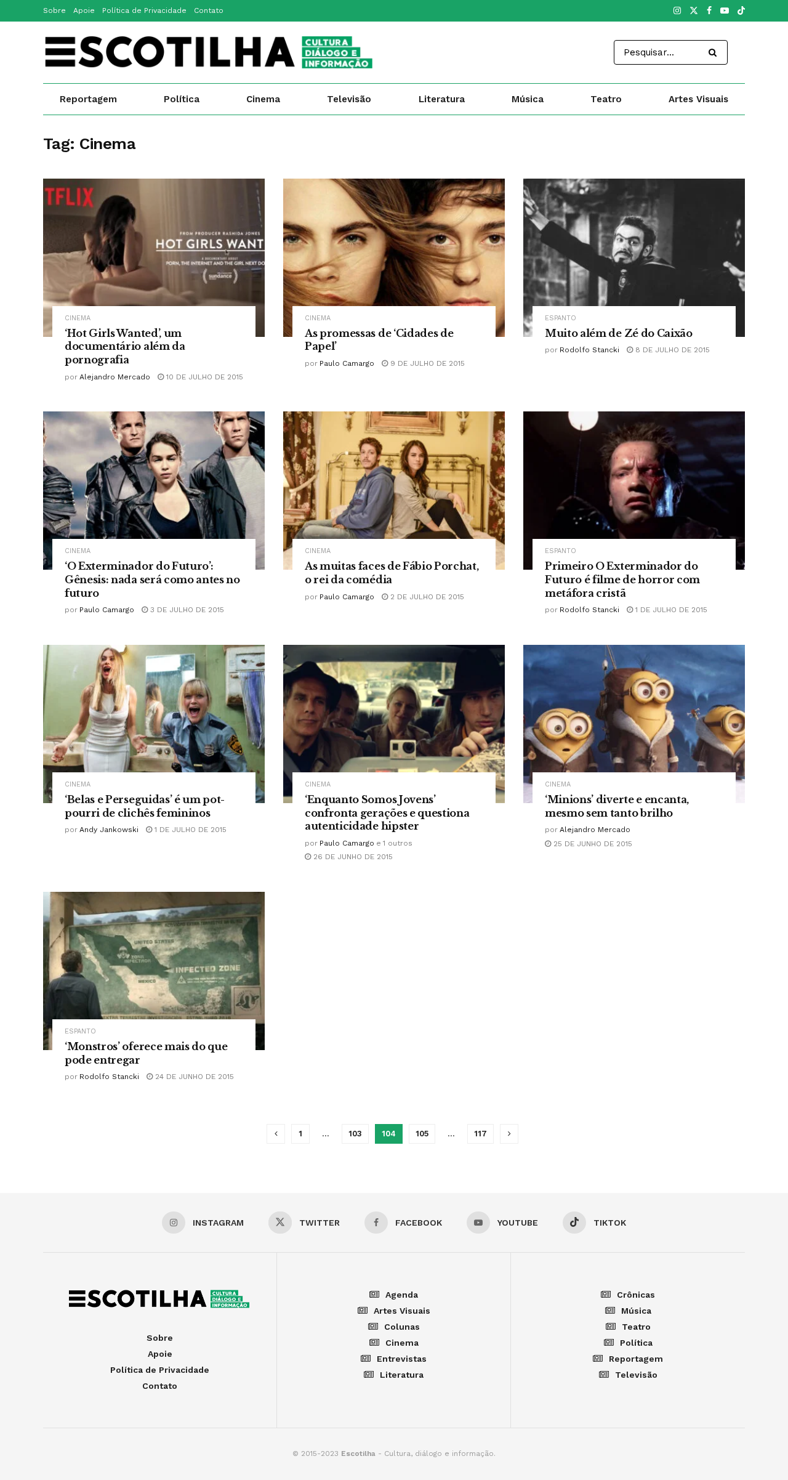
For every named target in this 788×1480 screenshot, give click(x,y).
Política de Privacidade (144, 10)
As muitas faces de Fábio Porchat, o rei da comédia (391, 573)
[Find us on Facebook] (709, 11)
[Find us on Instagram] (677, 11)
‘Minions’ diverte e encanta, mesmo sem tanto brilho (617, 806)
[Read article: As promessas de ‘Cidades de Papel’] (394, 258)
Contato (208, 10)
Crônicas (636, 1295)
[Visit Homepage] (210, 52)
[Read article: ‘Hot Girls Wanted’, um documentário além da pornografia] (154, 258)
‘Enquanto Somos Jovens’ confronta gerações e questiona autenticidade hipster (387, 812)
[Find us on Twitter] (694, 11)
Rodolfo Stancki (589, 350)
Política (181, 99)
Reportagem (88, 99)
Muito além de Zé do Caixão (619, 333)
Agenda (401, 1295)
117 (480, 1133)
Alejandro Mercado (114, 377)
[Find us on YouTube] (724, 11)
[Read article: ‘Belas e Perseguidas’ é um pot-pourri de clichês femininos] (154, 724)
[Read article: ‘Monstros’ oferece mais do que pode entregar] (154, 971)
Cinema (263, 99)
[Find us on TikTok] (741, 11)
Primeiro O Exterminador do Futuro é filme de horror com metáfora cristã (622, 579)
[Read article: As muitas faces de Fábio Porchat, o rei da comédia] (394, 490)
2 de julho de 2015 (426, 596)
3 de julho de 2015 (186, 609)
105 (422, 1133)
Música (528, 99)
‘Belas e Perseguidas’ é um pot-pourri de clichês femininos (145, 806)
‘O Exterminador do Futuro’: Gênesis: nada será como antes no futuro (152, 579)
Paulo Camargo (347, 363)
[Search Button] (715, 52)
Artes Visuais (698, 99)
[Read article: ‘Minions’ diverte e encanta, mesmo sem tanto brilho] (634, 724)
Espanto (560, 318)
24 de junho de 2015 (193, 1076)
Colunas (402, 1327)
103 (355, 1133)
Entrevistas (402, 1359)
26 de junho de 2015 (352, 856)
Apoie (84, 10)
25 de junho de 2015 (591, 843)
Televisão (349, 99)
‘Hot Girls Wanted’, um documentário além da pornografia (125, 346)
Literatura (442, 99)
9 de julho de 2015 (426, 363)
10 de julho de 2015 (203, 377)
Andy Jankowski (109, 829)
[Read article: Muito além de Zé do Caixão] (634, 258)
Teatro (606, 99)
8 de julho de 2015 (671, 350)
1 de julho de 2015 (670, 609)
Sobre (54, 10)
